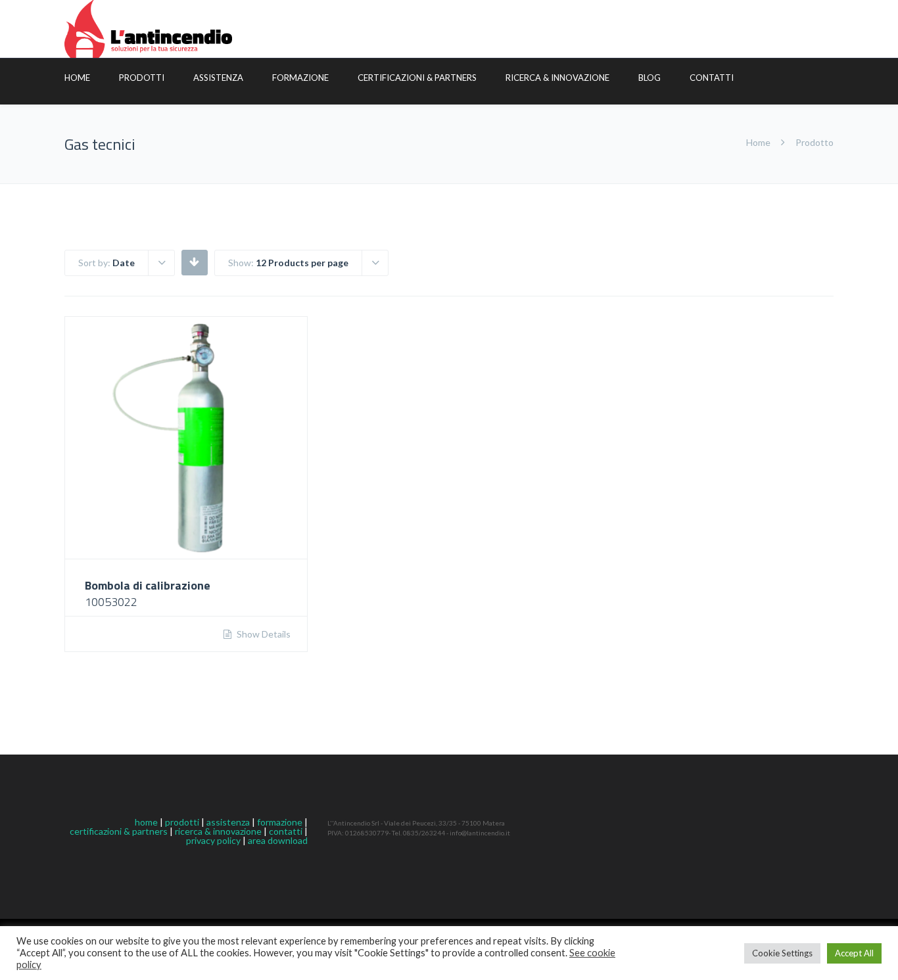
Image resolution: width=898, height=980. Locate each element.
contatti (285, 831)
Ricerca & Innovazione (557, 77)
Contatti (712, 77)
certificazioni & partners (119, 831)
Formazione (300, 77)
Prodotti (141, 77)
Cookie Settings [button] (782, 953)
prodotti (182, 822)
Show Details (263, 634)
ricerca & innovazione (218, 831)
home (146, 822)
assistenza (228, 822)
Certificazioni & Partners (417, 77)
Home (77, 77)
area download (278, 840)
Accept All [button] (854, 953)
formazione (279, 822)
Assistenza (218, 77)
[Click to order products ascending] (194, 261)
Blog (649, 77)
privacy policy (213, 840)
